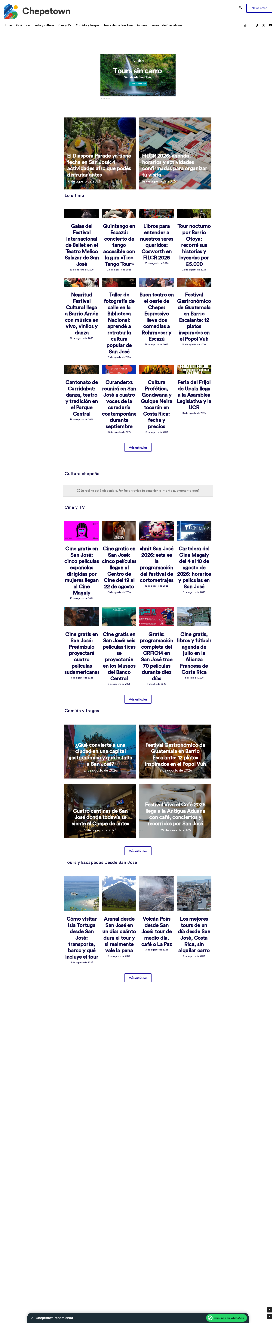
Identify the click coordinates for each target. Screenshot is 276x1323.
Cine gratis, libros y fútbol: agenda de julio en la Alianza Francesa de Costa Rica (194, 653)
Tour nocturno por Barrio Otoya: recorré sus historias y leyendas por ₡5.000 (194, 245)
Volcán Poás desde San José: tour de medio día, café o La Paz (156, 931)
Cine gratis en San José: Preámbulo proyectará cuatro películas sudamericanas (82, 653)
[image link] (11, 11)
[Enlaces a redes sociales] (245, 25)
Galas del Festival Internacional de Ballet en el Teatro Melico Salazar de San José (82, 245)
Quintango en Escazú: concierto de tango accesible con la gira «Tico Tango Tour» (119, 245)
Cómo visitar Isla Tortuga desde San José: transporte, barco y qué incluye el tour (81, 937)
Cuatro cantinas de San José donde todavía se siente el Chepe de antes (100, 817)
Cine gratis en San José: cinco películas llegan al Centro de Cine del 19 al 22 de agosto (119, 567)
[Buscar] (240, 7)
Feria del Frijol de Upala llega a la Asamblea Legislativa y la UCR (194, 395)
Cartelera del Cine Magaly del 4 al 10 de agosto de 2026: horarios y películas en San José (194, 567)
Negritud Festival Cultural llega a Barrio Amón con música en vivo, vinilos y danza (82, 313)
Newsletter (259, 8)
